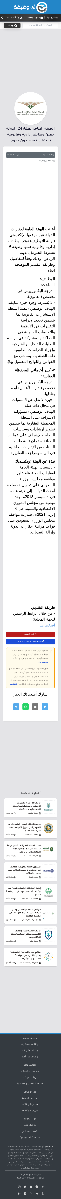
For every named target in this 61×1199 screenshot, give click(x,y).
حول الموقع (29, 1119)
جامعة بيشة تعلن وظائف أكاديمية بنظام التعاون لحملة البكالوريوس (26, 934)
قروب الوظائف (30, 1111)
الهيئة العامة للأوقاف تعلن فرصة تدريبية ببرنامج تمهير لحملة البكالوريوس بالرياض (24, 849)
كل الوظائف (30, 1092)
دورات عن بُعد (29, 1077)
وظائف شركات (30, 1051)
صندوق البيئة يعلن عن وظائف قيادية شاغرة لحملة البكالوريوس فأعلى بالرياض (24, 870)
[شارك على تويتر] (45, 706)
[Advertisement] (30, 60)
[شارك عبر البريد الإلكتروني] (35, 706)
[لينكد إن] (30, 1194)
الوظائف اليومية (30, 1098)
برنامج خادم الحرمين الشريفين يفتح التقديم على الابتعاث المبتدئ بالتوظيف (25, 955)
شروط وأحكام (29, 1131)
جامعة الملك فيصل (31, 835)
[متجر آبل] (24, 1194)
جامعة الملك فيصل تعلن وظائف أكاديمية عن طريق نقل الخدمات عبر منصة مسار (24, 827)
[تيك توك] (42, 1187)
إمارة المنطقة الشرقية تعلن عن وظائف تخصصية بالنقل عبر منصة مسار (23, 891)
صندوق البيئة (33, 877)
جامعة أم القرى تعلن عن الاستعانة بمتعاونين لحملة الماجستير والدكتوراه (27, 806)
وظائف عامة (29, 1065)
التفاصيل (13, 684)
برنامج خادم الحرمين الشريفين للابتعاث (28, 963)
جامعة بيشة (34, 941)
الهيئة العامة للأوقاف (30, 856)
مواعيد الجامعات (30, 1071)
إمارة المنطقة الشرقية (30, 899)
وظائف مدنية (48, 155)
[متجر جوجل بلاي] (18, 1194)
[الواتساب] (42, 1194)
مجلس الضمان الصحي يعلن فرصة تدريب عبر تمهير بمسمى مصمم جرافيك (25, 913)
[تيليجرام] (36, 1194)
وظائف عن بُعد (30, 1057)
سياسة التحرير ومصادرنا (30, 1084)
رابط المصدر (29, 634)
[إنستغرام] (18, 1187)
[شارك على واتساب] (25, 706)
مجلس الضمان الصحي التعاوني (28, 920)
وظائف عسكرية (29, 1044)
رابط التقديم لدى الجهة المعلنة (29, 642)
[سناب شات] (30, 1187)
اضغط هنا (47, 625)
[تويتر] (24, 1187)
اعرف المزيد (42, 663)
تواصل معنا (30, 1125)
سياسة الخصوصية (30, 1137)
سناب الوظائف (30, 1104)
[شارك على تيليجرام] (16, 706)
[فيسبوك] (36, 1187)
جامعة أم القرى (33, 813)
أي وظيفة (33, 1178)
